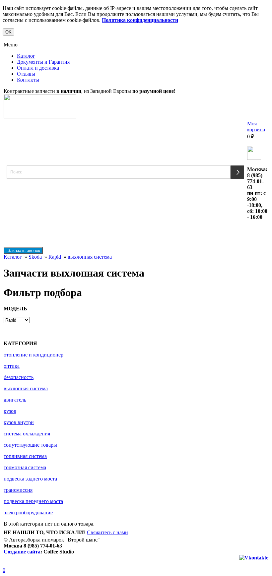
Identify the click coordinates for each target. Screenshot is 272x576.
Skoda (35, 257)
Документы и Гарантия (43, 62)
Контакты (28, 80)
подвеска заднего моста (30, 478)
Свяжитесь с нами (107, 532)
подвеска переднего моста (33, 501)
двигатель (15, 400)
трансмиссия (18, 490)
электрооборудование (28, 512)
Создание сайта (22, 551)
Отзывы (26, 74)
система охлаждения (27, 433)
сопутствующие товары (30, 445)
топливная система (25, 456)
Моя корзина (256, 126)
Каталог (26, 56)
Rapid (54, 257)
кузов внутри (19, 422)
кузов (10, 411)
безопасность (19, 377)
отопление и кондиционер (33, 354)
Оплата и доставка (38, 68)
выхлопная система (90, 257)
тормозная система (25, 467)
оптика (12, 366)
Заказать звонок (23, 250)
